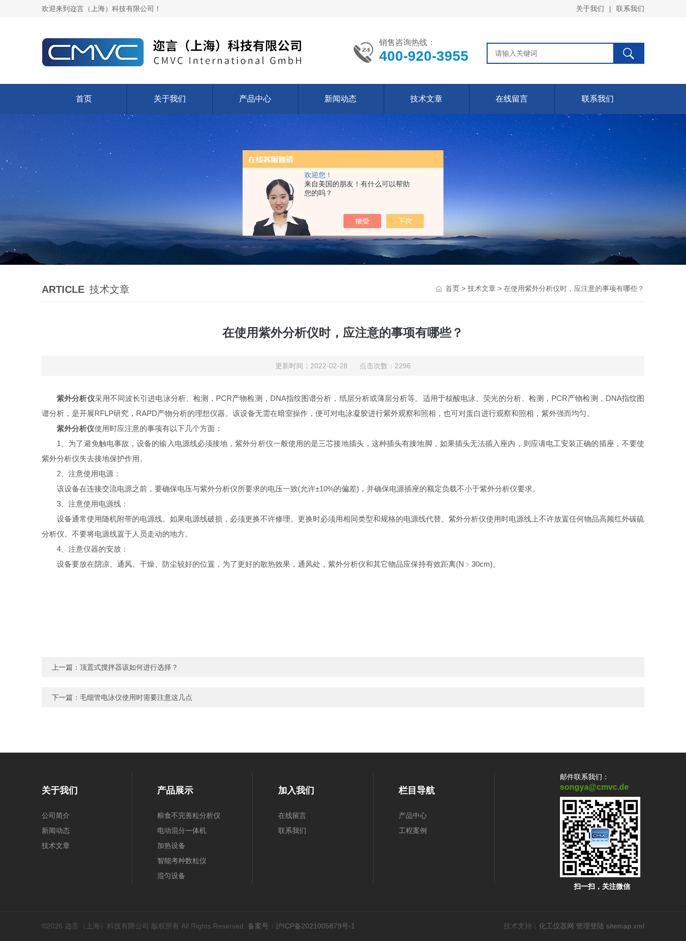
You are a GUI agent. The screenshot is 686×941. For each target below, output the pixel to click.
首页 (84, 98)
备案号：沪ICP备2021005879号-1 (301, 926)
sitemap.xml (625, 926)
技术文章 (426, 98)
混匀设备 (171, 876)
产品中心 (255, 98)
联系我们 (630, 9)
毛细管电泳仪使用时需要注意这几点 (136, 697)
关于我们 (590, 9)
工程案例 (413, 830)
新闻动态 (340, 98)
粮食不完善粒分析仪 (188, 815)
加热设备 (171, 846)
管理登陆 (590, 926)
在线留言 (512, 98)
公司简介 (56, 815)
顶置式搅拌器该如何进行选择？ (129, 667)
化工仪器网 (556, 926)
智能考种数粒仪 (181, 861)
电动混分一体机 (181, 830)
